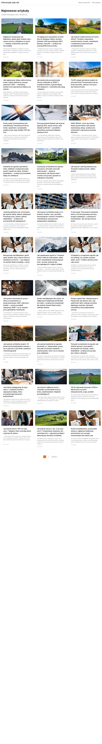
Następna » (55, 456)
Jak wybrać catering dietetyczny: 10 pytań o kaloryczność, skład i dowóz (84, 169)
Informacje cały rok (10, 2)
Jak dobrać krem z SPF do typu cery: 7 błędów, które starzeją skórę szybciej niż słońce (17, 431)
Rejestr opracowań (84, 2)
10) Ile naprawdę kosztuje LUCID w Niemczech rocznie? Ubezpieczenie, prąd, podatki (84, 389)
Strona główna (96, 2)
